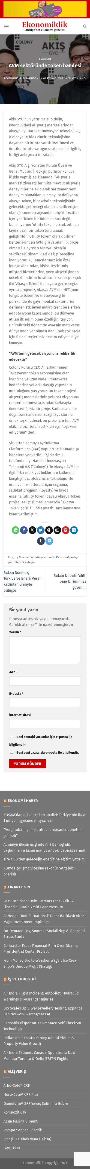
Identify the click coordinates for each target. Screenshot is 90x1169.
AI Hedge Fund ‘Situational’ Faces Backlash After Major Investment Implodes (43, 919)
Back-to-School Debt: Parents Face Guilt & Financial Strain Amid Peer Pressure (38, 904)
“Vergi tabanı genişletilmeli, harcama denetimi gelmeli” (43, 832)
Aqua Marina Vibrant (20, 1121)
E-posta (16, 694)
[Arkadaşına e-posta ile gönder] (57, 530)
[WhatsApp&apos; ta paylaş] (15, 530)
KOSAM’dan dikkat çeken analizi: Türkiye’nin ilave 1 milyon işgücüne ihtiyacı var (44, 818)
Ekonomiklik (13, 78)
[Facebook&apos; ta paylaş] (24, 530)
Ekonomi (45, 59)
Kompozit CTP (14, 1112)
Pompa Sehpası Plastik (22, 1130)
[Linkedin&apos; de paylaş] (74, 530)
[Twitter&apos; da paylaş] (41, 530)
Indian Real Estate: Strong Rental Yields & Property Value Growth (38, 1041)
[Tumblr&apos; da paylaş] (41, 541)
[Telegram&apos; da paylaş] (49, 541)
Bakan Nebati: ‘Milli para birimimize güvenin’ (70, 581)
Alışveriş (17, 1071)
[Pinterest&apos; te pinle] (65, 530)
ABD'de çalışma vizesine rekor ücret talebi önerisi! (39, 871)
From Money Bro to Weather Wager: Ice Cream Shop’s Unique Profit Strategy (41, 963)
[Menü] (6, 26)
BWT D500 (11, 1148)
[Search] (85, 26)
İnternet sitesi (20, 715)
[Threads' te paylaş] (49, 530)
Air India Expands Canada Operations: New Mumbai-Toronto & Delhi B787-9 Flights (39, 1055)
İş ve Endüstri (22, 979)
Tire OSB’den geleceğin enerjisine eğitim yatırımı (44, 859)
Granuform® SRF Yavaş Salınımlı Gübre (35, 1103)
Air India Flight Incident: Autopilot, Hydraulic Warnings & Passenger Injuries (41, 996)
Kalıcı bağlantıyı (67, 557)
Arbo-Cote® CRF (16, 1085)
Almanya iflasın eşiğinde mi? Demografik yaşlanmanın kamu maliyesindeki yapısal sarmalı (45, 847)
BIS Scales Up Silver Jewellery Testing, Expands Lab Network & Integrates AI (42, 1011)
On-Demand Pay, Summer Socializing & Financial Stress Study (44, 934)
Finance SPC (19, 887)
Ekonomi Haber (23, 801)
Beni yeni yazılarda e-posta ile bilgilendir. (47, 753)
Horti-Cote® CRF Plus (20, 1094)
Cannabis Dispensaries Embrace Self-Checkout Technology (42, 1026)
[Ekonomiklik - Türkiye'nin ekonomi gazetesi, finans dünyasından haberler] (45, 26)
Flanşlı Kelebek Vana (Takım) (27, 1139)
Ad (12, 672)
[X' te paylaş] (32, 530)
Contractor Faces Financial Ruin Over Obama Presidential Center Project (40, 948)
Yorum (15, 632)
